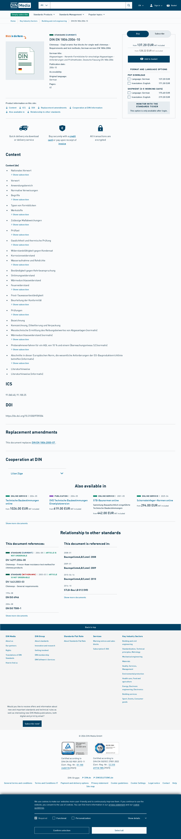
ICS (24, 107)
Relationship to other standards (45, 112)
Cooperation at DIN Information (87, 107)
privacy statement (117, 804)
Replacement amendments (53, 107)
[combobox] (91, 5)
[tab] (37, 473)
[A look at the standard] (25, 57)
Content (12, 107)
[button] (156, 5)
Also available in (16, 112)
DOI (33, 107)
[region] (90, 812)
